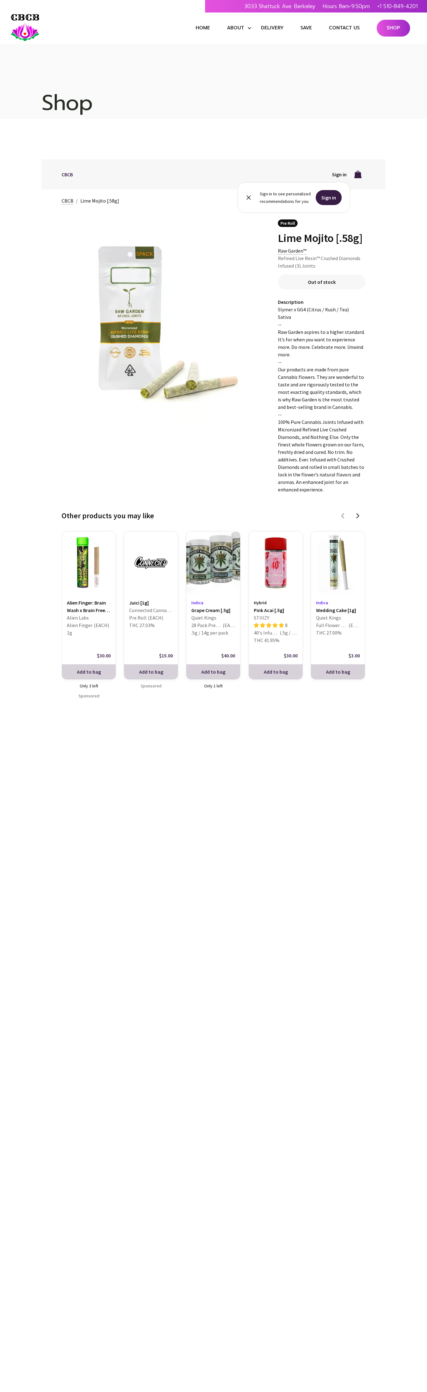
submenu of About (249, 28)
